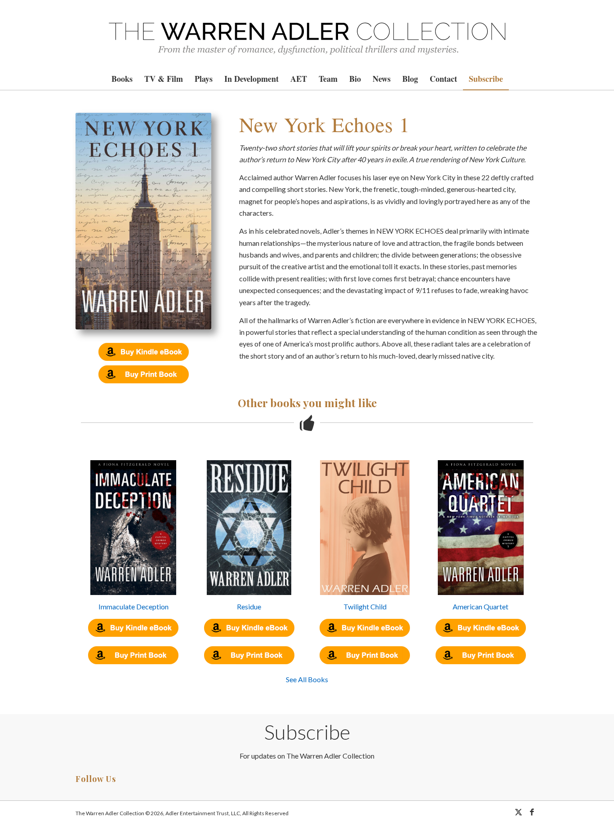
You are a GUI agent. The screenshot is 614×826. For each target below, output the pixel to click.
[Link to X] (518, 812)
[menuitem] (122, 78)
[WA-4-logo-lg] (307, 33)
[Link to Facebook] (531, 812)
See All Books (307, 679)
